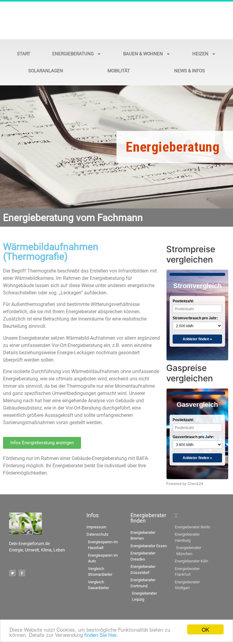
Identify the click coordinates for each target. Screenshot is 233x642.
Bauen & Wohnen (143, 54)
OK (205, 629)
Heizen (200, 54)
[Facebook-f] (22, 573)
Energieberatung (73, 54)
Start (23, 54)
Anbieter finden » (197, 339)
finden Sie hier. (101, 634)
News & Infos (189, 71)
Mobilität (118, 71)
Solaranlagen (45, 71)
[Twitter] (12, 573)
